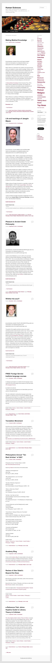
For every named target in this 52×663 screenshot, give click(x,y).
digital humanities (41, 51)
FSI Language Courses (10, 384)
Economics (12, 541)
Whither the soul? (12, 298)
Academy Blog (11, 551)
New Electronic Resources (40, 78)
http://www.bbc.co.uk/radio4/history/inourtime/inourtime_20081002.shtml (20, 438)
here (28, 619)
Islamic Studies (20, 407)
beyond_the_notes (40, 42)
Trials (38, 107)
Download (8, 104)
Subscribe (41, 128)
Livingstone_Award (41, 72)
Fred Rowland (18, 42)
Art (37, 37)
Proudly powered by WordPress (26, 658)
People (19, 291)
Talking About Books (26, 111)
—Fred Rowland (9, 107)
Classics (14, 407)
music (38, 73)
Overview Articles (40, 85)
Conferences (39, 49)
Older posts (8, 652)
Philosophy (10, 111)
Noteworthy (41, 82)
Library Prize (40, 69)
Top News (32, 111)
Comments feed (40, 137)
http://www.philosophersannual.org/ (13, 464)
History (43, 53)
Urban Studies (41, 107)
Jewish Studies (27, 407)
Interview (29, 214)
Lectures (39, 67)
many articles (20, 274)
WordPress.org (40, 139)
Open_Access (39, 84)
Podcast (11, 215)
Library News (20, 366)
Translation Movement (14, 421)
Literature (39, 70)
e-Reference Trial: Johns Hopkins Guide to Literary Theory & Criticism (16, 609)
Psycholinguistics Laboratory (17, 335)
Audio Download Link (10, 201)
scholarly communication (17, 111)
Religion (19, 214)
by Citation (11, 467)
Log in (38, 135)
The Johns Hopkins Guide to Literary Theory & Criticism (17, 618)
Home (7, 31)
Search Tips (39, 98)
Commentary (40, 48)
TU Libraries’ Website (14, 31)
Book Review (8, 584)
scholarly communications (26, 110)
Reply (14, 415)
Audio (10, 110)
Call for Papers (39, 44)
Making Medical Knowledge (16, 40)
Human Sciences (13, 7)
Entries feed (39, 136)
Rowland (19, 110)
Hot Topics (41, 55)
